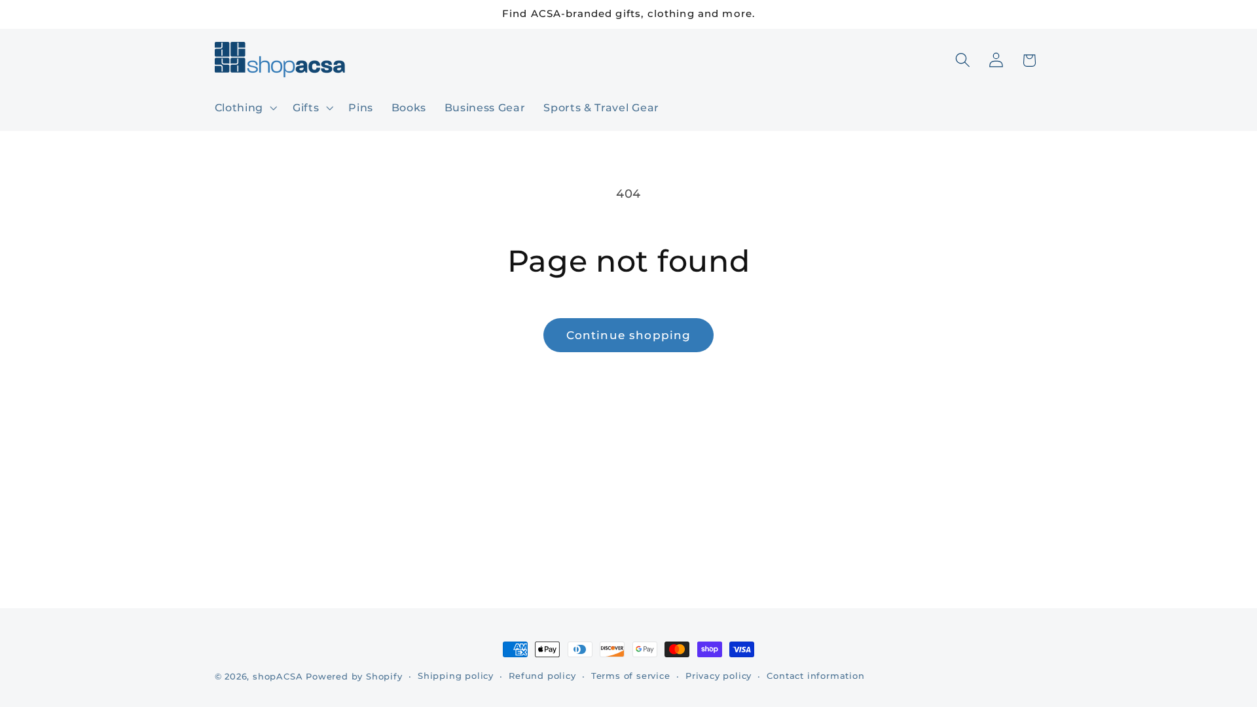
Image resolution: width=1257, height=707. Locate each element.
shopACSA (277, 676)
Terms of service (630, 676)
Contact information (815, 676)
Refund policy (542, 676)
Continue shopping (628, 335)
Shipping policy (456, 676)
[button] (244, 107)
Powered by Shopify (354, 676)
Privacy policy (718, 676)
